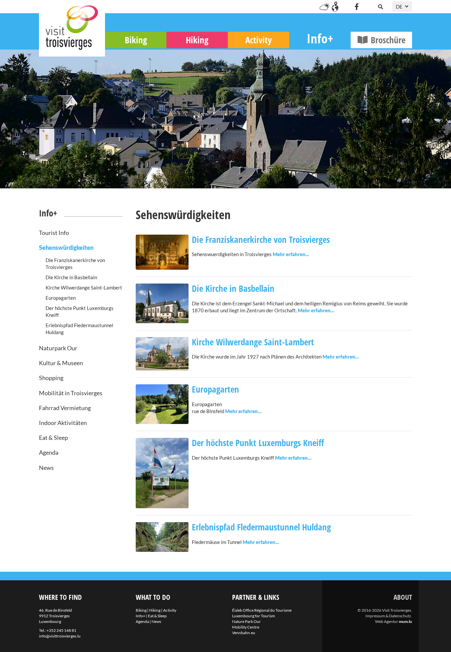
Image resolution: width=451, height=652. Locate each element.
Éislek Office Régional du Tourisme (262, 610)
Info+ (320, 38)
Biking (136, 40)
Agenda (48, 452)
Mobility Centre (245, 627)
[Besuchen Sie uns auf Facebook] (356, 6)
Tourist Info (54, 232)
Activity (258, 40)
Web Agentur (386, 621)
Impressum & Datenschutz (388, 615)
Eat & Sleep (53, 437)
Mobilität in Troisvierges (70, 393)
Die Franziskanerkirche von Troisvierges (75, 263)
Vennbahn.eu (243, 632)
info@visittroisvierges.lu (60, 635)
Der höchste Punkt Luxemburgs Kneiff (80, 311)
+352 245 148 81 (61, 630)
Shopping (51, 377)
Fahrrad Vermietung (65, 407)
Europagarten (61, 298)
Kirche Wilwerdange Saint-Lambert (84, 287)
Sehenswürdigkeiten (66, 247)
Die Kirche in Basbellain (71, 277)
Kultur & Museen (61, 362)
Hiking (197, 40)
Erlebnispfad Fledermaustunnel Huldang (79, 328)
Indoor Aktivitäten (63, 422)
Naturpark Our (58, 348)
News (46, 467)
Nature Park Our (246, 621)
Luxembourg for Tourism (253, 615)
